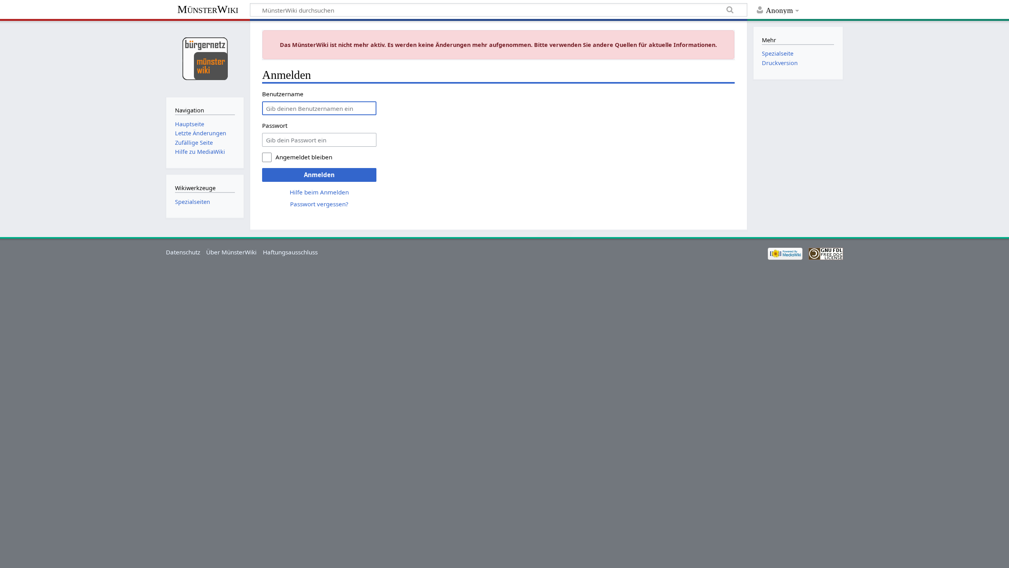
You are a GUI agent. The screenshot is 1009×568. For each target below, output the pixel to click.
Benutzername (282, 94)
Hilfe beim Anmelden (319, 192)
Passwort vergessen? (319, 204)
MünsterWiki (207, 9)
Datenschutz (183, 252)
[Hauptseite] (205, 58)
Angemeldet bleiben (304, 157)
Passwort (274, 125)
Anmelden (319, 175)
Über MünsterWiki (231, 252)
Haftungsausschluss (290, 252)
